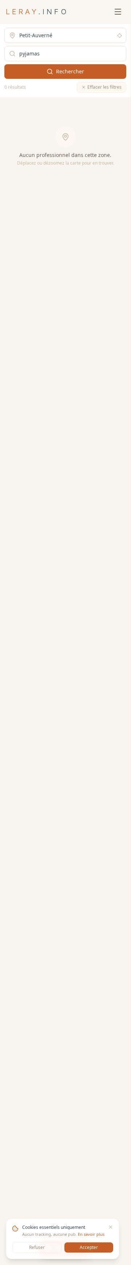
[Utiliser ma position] (119, 35)
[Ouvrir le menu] (118, 11)
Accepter (89, 1247)
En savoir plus (91, 1234)
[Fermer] (110, 1227)
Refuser (37, 1247)
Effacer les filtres (104, 87)
